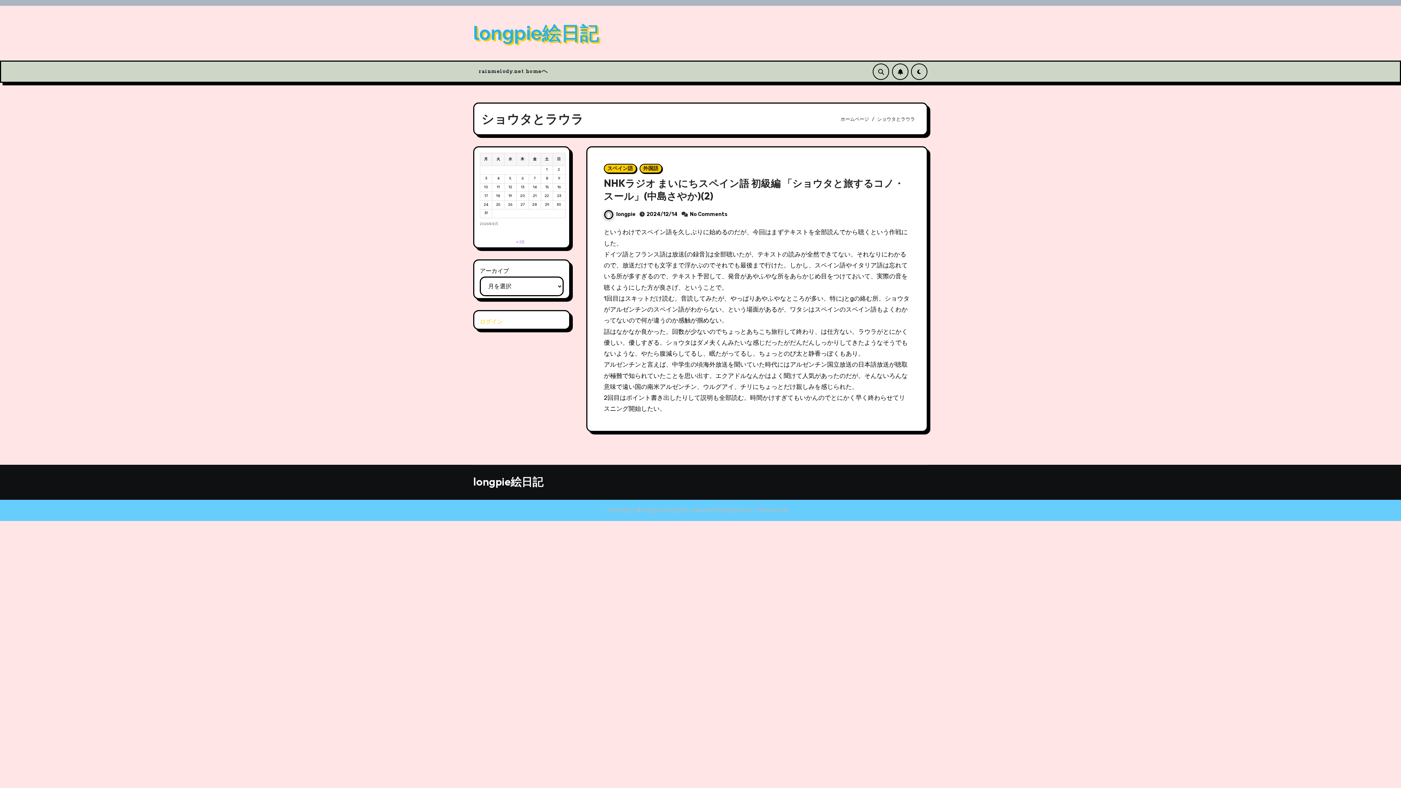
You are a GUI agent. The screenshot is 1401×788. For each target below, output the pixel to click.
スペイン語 (620, 168)
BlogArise (731, 510)
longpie (626, 214)
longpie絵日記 (536, 33)
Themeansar (771, 510)
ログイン (491, 321)
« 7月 (520, 242)
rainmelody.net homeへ (513, 71)
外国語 (651, 168)
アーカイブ (494, 270)
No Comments (708, 214)
